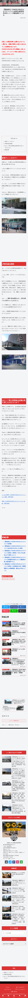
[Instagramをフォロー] (17, 861)
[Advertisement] (14, 28)
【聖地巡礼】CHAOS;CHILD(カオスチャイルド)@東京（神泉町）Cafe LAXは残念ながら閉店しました (15, 553)
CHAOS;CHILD (11, 579)
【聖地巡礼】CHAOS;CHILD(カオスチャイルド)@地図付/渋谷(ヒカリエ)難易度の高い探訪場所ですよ (15, 559)
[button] (24, 933)
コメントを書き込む (14, 720)
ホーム (7, 987)
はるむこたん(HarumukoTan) (14, 842)
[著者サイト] (6, 861)
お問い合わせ (14, 991)
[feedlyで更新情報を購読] (21, 861)
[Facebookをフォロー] (13, 862)
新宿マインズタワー (9, 141)
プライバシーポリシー (20, 989)
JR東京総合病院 (8, 143)
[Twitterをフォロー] (10, 862)
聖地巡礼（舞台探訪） (7, 576)
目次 (12, 138)
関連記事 (7, 149)
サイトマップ (7, 989)
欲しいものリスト (20, 987)
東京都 (4, 579)
